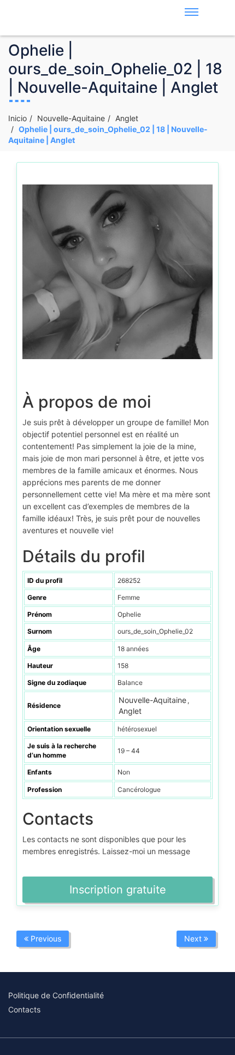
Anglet (126, 118)
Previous (44, 938)
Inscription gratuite (117, 889)
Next (194, 938)
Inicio (17, 118)
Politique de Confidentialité (56, 995)
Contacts (24, 1009)
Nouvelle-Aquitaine (71, 118)
